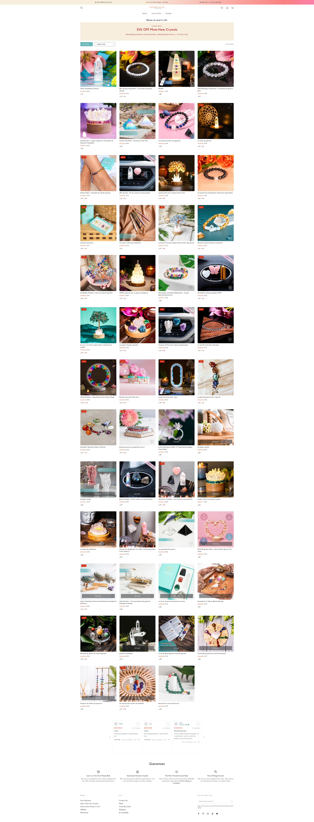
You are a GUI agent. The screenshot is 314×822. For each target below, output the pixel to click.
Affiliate (83, 810)
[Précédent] (110, 737)
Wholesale (84, 813)
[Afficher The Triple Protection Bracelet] (138, 724)
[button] (81, 8)
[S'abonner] (232, 801)
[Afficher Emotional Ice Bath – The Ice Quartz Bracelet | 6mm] (168, 724)
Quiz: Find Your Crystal (89, 804)
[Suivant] (204, 737)
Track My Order (125, 807)
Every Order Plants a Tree (90, 807)
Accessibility (123, 813)
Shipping (122, 810)
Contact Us (123, 800)
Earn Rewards (85, 800)
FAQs (121, 804)
